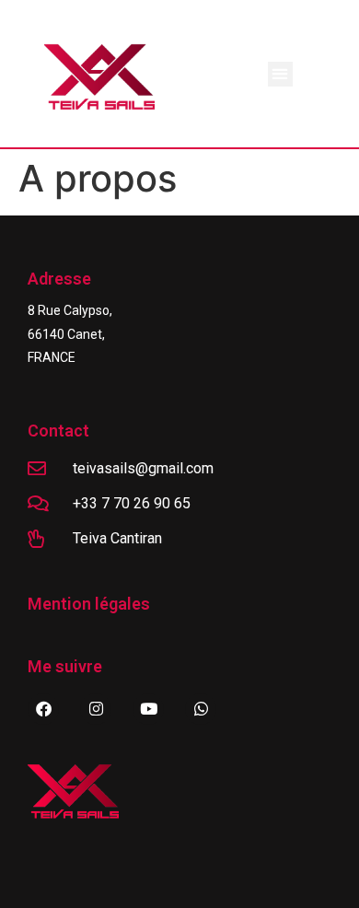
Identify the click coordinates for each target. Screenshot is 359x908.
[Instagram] (95, 709)
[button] (280, 74)
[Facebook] (43, 709)
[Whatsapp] (200, 709)
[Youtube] (148, 709)
